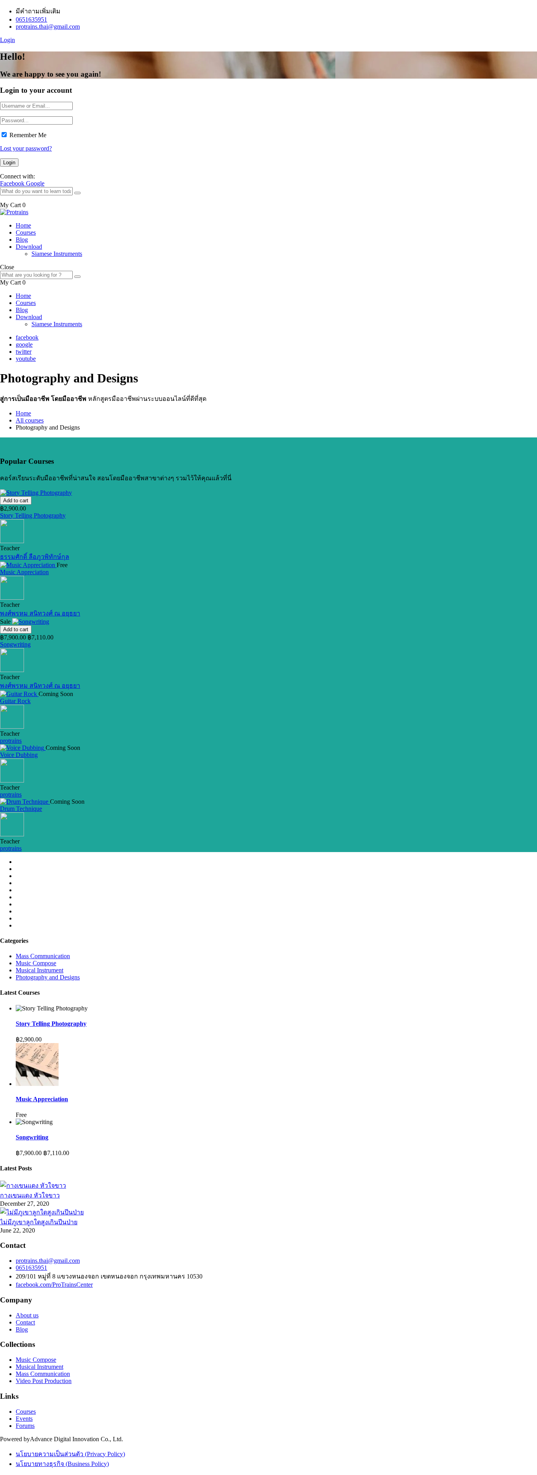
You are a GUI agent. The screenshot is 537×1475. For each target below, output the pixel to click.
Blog (22, 239)
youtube (26, 358)
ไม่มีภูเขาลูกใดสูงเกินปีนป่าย (38, 1222)
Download (29, 246)
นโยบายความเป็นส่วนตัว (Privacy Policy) (70, 1454)
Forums (25, 1425)
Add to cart (15, 500)
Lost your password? (26, 148)
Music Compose (36, 963)
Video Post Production (44, 1381)
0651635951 (31, 19)
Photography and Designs (48, 977)
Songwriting (15, 644)
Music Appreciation (24, 572)
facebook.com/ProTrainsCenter (54, 1284)
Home (23, 225)
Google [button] (35, 183)
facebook (27, 337)
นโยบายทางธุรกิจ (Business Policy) (62, 1463)
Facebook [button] (13, 183)
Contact (25, 1322)
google (24, 344)
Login (7, 40)
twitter (23, 351)
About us (27, 1315)
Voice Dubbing (19, 754)
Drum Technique (21, 808)
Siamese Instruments (56, 253)
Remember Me (27, 135)
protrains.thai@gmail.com (48, 26)
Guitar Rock (15, 701)
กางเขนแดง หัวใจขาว (30, 1195)
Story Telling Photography (33, 515)
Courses (26, 232)
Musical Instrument (39, 970)
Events (24, 1418)
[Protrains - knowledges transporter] (14, 212)
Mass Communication (43, 956)
